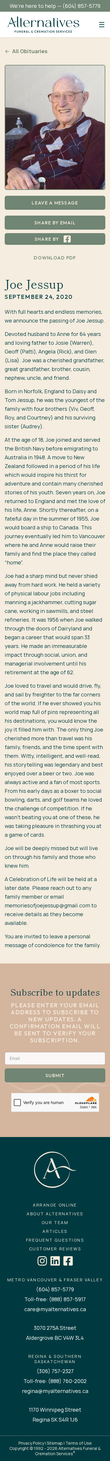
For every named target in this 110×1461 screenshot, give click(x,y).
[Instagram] (42, 1261)
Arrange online (55, 1205)
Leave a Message (55, 203)
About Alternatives (55, 1213)
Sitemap (55, 1443)
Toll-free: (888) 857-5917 (55, 1299)
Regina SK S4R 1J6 (55, 1419)
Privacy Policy (31, 1443)
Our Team (55, 1222)
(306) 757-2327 (55, 1371)
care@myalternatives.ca (55, 1309)
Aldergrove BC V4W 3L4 (55, 1337)
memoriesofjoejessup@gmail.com (47, 905)
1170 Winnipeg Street (55, 1409)
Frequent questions (55, 1240)
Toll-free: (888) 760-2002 (55, 1380)
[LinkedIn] (55, 1261)
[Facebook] (68, 1261)
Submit (55, 1075)
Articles (55, 1231)
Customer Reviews (55, 1249)
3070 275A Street (55, 1327)
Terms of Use (78, 1443)
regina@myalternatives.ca (55, 1390)
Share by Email (55, 223)
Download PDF (55, 258)
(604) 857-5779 (81, 5)
